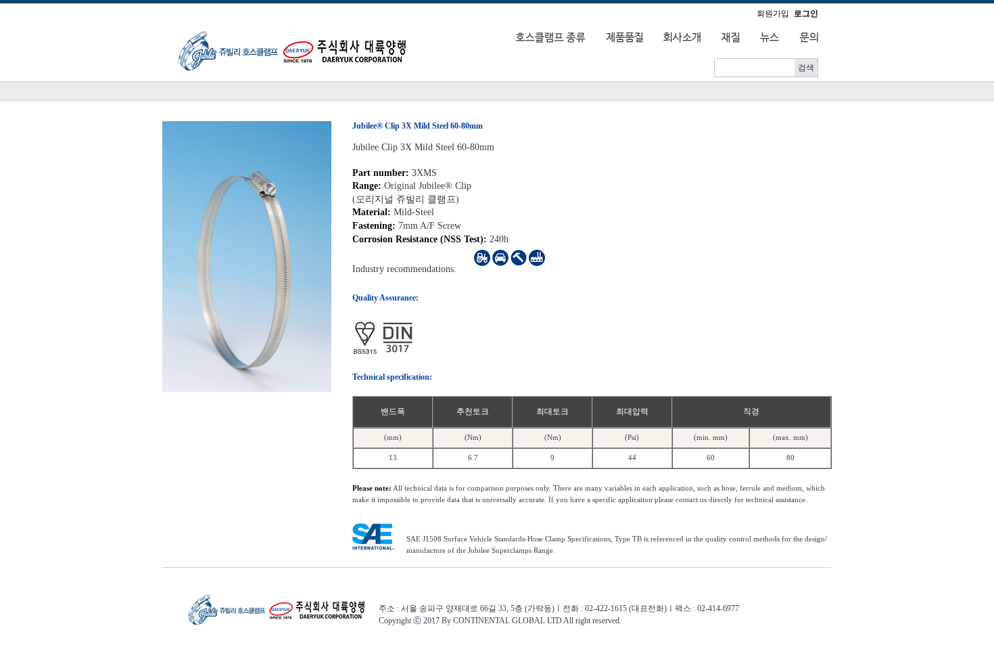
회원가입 (773, 13)
